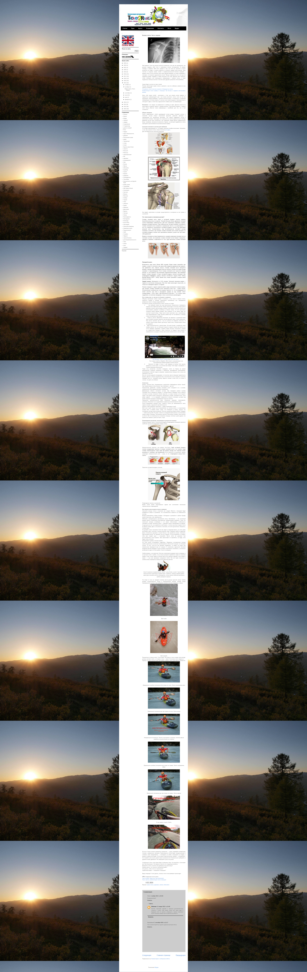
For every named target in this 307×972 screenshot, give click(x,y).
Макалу (125, 194)
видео (124, 139)
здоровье (156, 884)
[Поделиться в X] (149, 882)
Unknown (154, 906)
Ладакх (125, 131)
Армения (125, 207)
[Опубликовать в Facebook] (151, 882)
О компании (150, 28)
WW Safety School (128, 188)
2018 (125, 74)
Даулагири (126, 209)
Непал (125, 116)
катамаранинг (127, 160)
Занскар (125, 213)
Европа (125, 211)
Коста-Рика (126, 222)
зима (124, 241)
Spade (125, 205)
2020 (125, 69)
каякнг (125, 243)
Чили (124, 201)
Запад (125, 215)
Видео (177, 28)
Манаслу (125, 152)
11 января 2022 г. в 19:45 (163, 906)
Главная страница (163, 955)
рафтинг (125, 135)
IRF (124, 156)
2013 (125, 102)
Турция (125, 199)
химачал (125, 203)
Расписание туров (128, 137)
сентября (127, 93)
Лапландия (126, 224)
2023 (125, 65)
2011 (125, 106)
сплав (124, 143)
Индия (125, 118)
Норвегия (125, 175)
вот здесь (167, 129)
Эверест (125, 236)
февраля (127, 99)
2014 (125, 82)
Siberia (125, 166)
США (124, 232)
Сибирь (125, 197)
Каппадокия (126, 218)
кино (124, 245)
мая (126, 97)
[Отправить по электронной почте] (146, 882)
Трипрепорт (126, 141)
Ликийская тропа (127, 228)
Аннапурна (126, 190)
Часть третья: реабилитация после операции (154, 879)
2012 (125, 104)
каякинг (161, 884)
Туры (132, 28)
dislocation (166, 884)
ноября (127, 84)
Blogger (156, 967)
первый (125, 247)
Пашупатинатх (127, 230)
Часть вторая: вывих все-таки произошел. (153, 878)
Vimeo (177, 359)
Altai (124, 162)
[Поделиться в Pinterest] (152, 882)
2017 (125, 76)
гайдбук (125, 122)
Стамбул (125, 234)
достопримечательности (129, 239)
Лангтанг (125, 192)
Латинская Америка (128, 226)
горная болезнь (127, 237)
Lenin (172, 359)
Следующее (146, 955)
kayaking (125, 169)
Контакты (161, 28)
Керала (125, 173)
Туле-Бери (126, 179)
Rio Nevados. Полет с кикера (160, 359)
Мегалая (125, 196)
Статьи (125, 28)
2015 (125, 80)
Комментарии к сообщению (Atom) (160, 958)
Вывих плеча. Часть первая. (130, 89)
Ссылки (124, 250)
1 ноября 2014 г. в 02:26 (157, 896)
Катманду (125, 220)
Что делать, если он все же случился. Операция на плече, (157, 89)
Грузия (125, 171)
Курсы (140, 28)
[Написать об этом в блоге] (148, 882)
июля (126, 95)
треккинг (125, 120)
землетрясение (127, 154)
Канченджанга (127, 216)
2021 (125, 67)
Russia (125, 164)
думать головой (127, 128)
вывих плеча (150, 884)
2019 (125, 71)
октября (127, 87)
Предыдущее (180, 955)
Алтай (124, 145)
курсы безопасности (128, 133)
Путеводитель (127, 177)
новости (125, 148)
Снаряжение (126, 124)
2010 (125, 108)
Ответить (149, 900)
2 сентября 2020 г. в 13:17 (161, 922)
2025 (125, 63)
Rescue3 (125, 150)
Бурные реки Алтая (128, 147)
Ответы (151, 903)
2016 (125, 78)
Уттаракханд (126, 126)
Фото (169, 28)
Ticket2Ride (126, 186)
